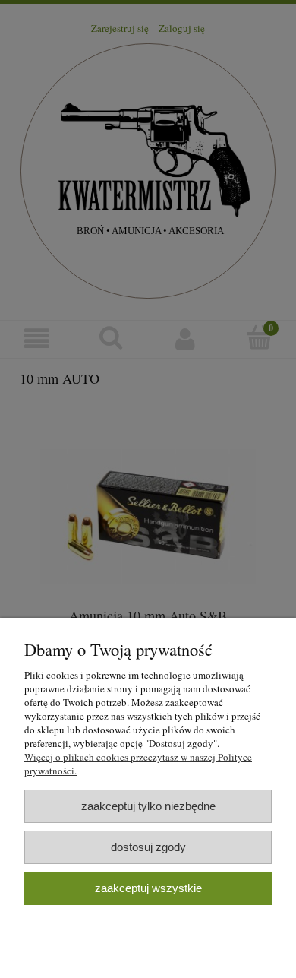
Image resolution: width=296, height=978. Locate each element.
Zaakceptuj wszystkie (148, 887)
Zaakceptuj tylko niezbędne (148, 805)
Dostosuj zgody (148, 846)
